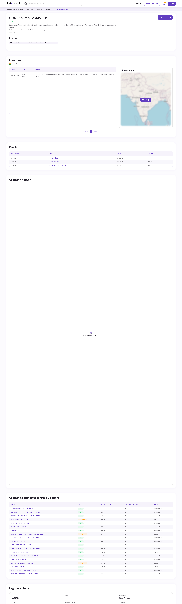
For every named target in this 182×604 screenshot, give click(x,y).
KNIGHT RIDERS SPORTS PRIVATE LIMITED (24, 574)
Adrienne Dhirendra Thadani (57, 165)
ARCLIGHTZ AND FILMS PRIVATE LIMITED (24, 570)
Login (172, 3)
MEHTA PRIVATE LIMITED (19, 559)
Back (86, 131)
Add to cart (166, 17)
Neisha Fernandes (54, 162)
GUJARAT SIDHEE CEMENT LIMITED (22, 563)
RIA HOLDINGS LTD (17, 530)
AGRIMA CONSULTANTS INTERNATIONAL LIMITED (27, 512)
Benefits (139, 3)
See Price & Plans (152, 3)
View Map (145, 100)
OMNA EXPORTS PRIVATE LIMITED (22, 509)
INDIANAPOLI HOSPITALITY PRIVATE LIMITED (25, 548)
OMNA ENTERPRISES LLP (19, 541)
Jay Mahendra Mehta (54, 158)
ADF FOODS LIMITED (17, 567)
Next (95, 131)
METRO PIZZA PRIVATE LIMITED (21, 545)
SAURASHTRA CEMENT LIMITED (21, 552)
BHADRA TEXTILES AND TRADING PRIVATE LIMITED (27, 534)
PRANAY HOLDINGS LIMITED (20, 519)
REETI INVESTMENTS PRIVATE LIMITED (23, 523)
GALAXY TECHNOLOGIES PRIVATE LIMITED (24, 556)
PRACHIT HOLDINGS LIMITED (20, 527)
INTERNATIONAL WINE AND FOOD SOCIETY (25, 538)
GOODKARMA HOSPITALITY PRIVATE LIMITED (25, 516)
